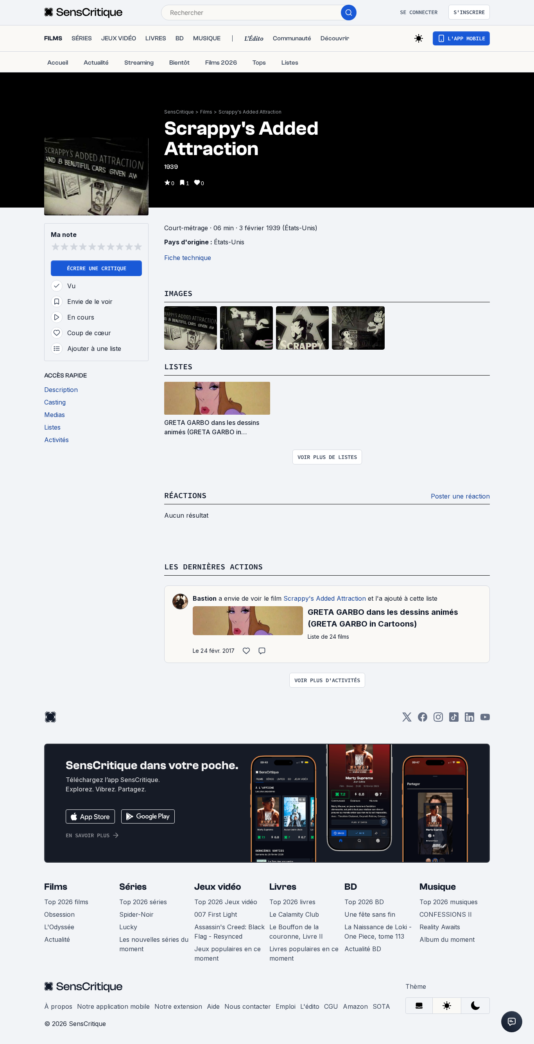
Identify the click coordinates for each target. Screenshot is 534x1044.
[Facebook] (422, 719)
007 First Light (215, 914)
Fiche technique (187, 258)
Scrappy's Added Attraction (250, 112)
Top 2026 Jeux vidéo (225, 902)
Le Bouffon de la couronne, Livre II (296, 931)
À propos (58, 1006)
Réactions (185, 495)
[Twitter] (407, 719)
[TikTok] (454, 719)
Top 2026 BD (364, 902)
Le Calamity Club (294, 914)
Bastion (205, 598)
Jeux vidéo (217, 886)
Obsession (59, 914)
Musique (437, 886)
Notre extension (178, 1006)
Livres (282, 886)
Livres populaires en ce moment (304, 953)
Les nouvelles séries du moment (153, 944)
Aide (213, 1006)
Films (206, 112)
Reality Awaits (439, 927)
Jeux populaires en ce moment (227, 953)
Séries (133, 886)
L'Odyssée (59, 927)
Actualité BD (362, 949)
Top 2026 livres (292, 902)
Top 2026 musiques (448, 902)
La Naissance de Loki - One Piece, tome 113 (378, 931)
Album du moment (447, 939)
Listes (178, 366)
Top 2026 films (66, 902)
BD (350, 886)
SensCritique (179, 112)
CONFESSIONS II (445, 914)
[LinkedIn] (469, 719)
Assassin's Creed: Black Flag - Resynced (229, 931)
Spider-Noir (136, 914)
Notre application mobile (113, 1006)
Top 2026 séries (143, 902)
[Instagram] (438, 719)
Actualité (57, 939)
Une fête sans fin (369, 914)
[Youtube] (485, 719)
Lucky (128, 927)
